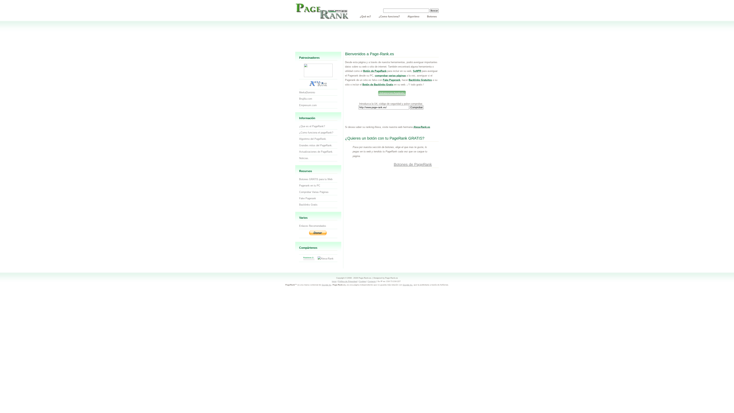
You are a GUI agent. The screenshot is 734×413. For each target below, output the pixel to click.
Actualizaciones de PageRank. (316, 151)
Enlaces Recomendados (312, 225)
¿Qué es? (365, 16)
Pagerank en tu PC (309, 185)
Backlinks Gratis (308, 204)
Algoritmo (413, 16)
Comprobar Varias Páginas (314, 192)
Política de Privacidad (347, 281)
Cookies (362, 281)
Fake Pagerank (307, 198)
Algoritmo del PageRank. (313, 138)
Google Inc (326, 285)
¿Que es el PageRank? (312, 126)
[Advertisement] (367, 37)
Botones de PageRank (413, 164)
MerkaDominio (307, 92)
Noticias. (304, 158)
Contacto (372, 281)
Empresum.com (308, 105)
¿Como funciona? (389, 16)
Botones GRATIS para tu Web (315, 179)
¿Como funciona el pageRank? (316, 132)
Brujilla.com (305, 98)
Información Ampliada (392, 93)
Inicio (334, 281)
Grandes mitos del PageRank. (315, 145)
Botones (432, 16)
